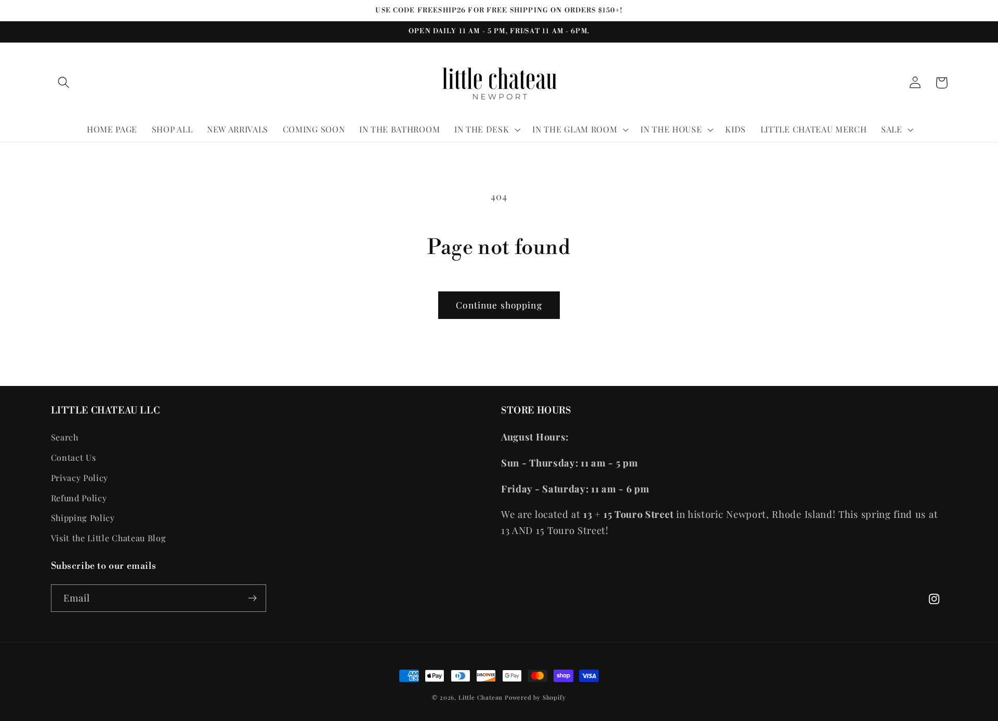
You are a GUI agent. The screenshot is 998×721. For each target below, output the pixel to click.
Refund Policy (79, 497)
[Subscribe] (252, 598)
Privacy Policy (80, 477)
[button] (64, 83)
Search (64, 437)
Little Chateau (480, 697)
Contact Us (73, 457)
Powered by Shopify (535, 697)
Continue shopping (499, 305)
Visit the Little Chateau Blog (108, 537)
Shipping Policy (83, 517)
